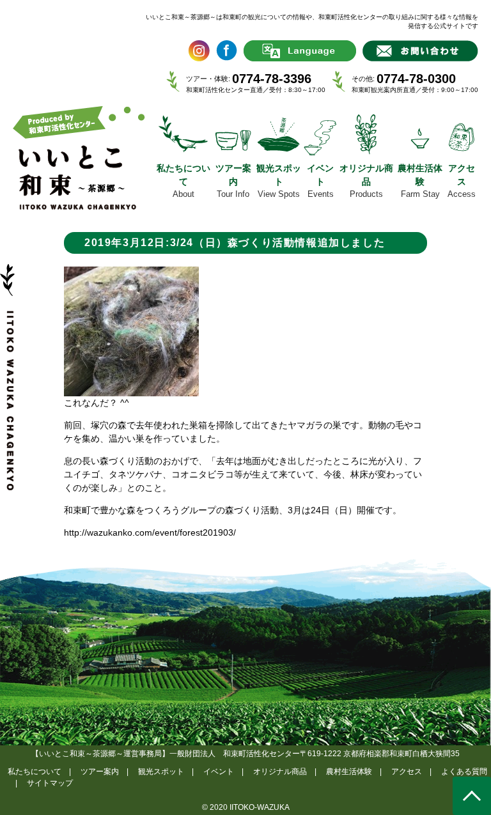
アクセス (406, 771)
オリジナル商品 (280, 771)
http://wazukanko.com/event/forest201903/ (150, 532)
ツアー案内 (100, 771)
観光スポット (161, 771)
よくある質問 (464, 771)
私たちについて (34, 771)
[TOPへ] (472, 796)
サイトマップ (50, 783)
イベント (218, 771)
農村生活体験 (349, 771)
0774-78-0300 (416, 79)
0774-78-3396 (271, 79)
